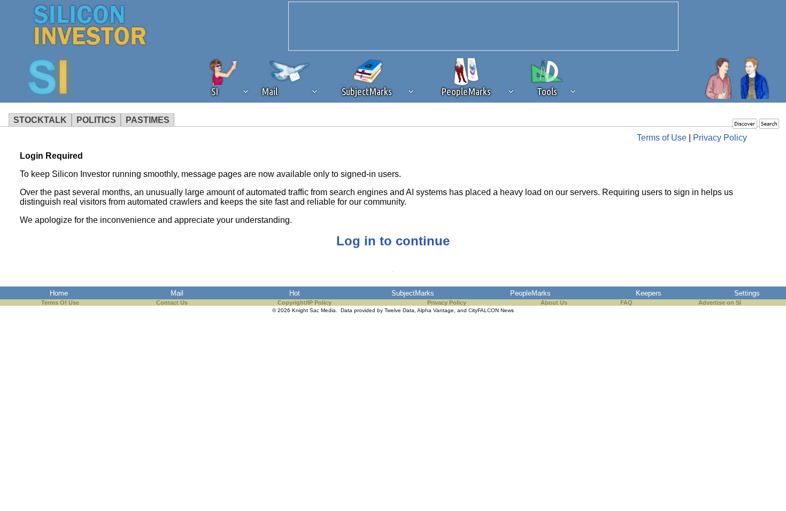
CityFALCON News (491, 310)
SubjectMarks (412, 293)
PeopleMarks (530, 293)
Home (59, 293)
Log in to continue (393, 241)
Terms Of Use (60, 302)
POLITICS (96, 120)
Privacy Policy (720, 137)
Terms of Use (662, 137)
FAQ (626, 302)
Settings (747, 293)
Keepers (648, 293)
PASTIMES (147, 120)
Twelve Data (399, 310)
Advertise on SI (719, 302)
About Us (554, 302)
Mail (177, 293)
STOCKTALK (40, 120)
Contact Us (172, 302)
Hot (294, 293)
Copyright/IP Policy (305, 302)
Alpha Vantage (435, 310)
